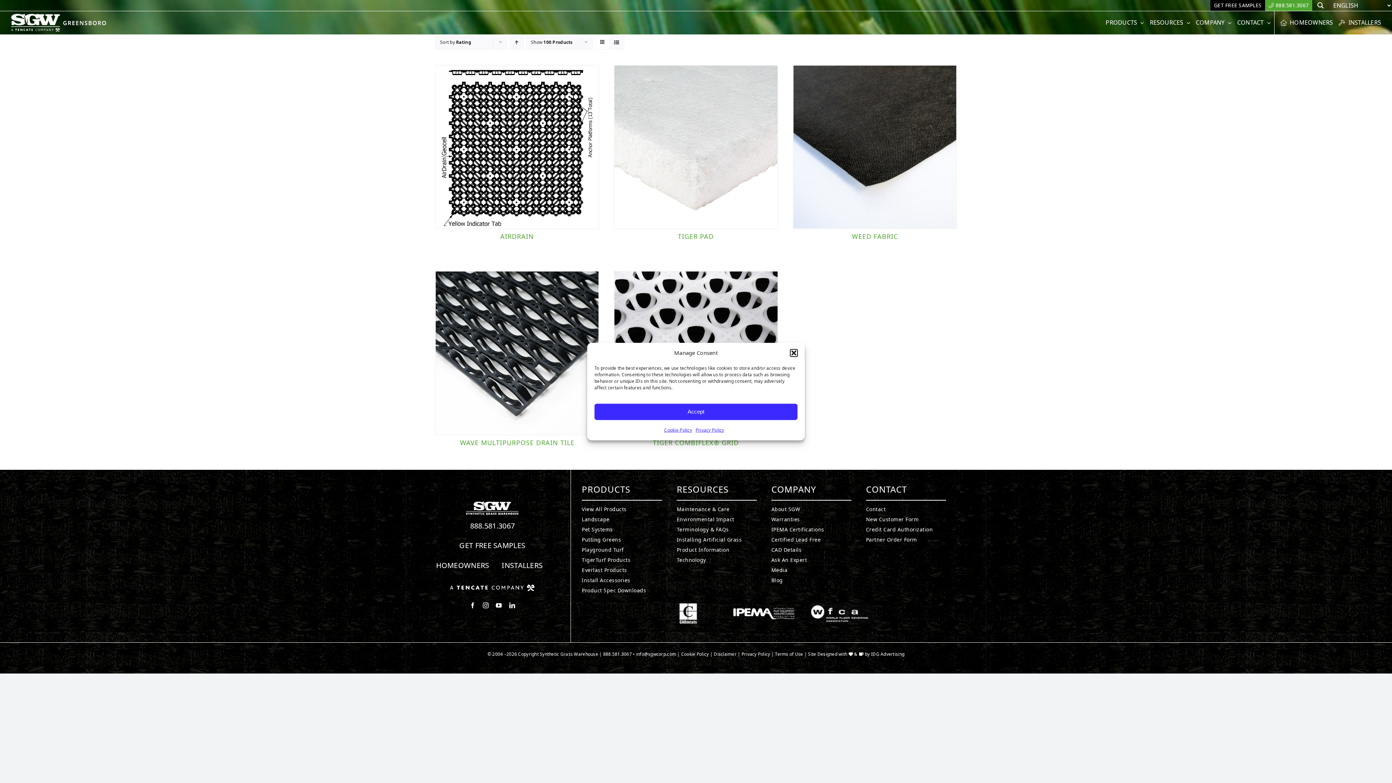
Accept (696, 412)
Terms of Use (789, 654)
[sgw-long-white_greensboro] (61, 16)
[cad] (688, 606)
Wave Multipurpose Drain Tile (517, 442)
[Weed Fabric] (875, 147)
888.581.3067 (492, 526)
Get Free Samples (492, 545)
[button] (794, 353)
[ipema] (764, 606)
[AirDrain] (517, 147)
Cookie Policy (678, 430)
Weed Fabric (875, 236)
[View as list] (617, 42)
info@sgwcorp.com (656, 654)
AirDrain (517, 236)
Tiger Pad (696, 236)
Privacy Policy (710, 430)
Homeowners (462, 565)
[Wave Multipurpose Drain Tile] (517, 353)
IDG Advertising (887, 654)
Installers (522, 565)
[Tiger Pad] (696, 147)
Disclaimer (725, 654)
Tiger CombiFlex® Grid (696, 442)
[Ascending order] (517, 42)
